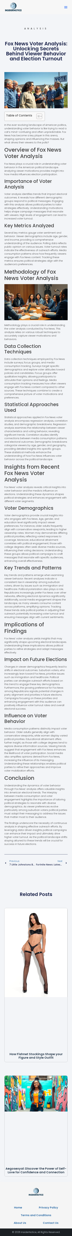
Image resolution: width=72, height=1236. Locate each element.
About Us (20, 1223)
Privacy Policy (48, 1207)
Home (18, 1207)
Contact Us (50, 1223)
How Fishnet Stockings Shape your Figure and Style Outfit (36, 1056)
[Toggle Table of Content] (37, 116)
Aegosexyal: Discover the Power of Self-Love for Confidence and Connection (36, 1170)
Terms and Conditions (36, 1215)
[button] (65, 7)
